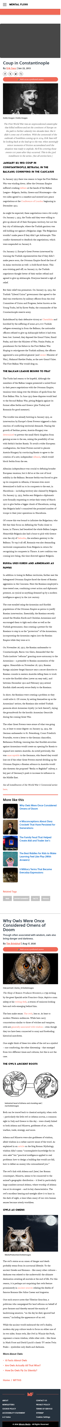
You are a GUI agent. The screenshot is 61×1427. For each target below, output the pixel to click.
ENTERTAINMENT (21, 898)
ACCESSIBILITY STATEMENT (13, 1412)
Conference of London (32, 201)
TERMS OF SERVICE (44, 1408)
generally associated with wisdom (27, 1026)
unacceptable (13, 755)
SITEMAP (40, 1412)
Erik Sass (11, 68)
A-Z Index (6, 1417)
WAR (7, 898)
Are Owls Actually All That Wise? (23, 1365)
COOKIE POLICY (9, 1408)
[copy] (21, 74)
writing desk (21, 1001)
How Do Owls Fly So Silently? (21, 1370)
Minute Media (24, 1424)
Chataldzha (47, 319)
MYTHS (17, 1380)
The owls (28, 1013)
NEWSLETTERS (8, 1404)
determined (8, 434)
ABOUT (5, 1400)
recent (43, 354)
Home (6, 1380)
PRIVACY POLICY (43, 1404)
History (46, 898)
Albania (36, 456)
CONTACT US (41, 1400)
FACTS (35, 898)
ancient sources (25, 1287)
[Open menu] (5, 4)
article (21, 1146)
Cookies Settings (43, 1417)
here (5, 789)
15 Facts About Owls (16, 1360)
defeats (23, 187)
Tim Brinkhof (13, 943)
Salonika (22, 538)
